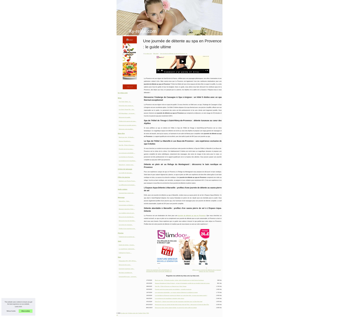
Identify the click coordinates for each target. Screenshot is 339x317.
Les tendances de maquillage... (127, 160)
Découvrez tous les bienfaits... (127, 220)
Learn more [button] (18, 306)
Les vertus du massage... (126, 224)
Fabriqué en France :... (125, 252)
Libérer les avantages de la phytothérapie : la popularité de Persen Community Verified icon (159, 270)
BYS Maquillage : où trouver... (127, 113)
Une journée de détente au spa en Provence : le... (174, 53)
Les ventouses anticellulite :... (127, 153)
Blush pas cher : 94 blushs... (127, 137)
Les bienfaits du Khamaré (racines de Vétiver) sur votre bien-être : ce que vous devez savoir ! (181, 295)
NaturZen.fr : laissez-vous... (126, 164)
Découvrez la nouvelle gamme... (128, 125)
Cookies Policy (142, 313)
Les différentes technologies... (127, 185)
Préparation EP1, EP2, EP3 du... (128, 261)
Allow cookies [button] (25, 311)
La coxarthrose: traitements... (127, 249)
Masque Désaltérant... (125, 141)
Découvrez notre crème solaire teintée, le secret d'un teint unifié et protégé (176, 307)
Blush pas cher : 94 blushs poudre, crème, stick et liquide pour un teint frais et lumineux (179, 280)
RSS (148, 313)
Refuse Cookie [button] (11, 311)
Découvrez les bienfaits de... (127, 217)
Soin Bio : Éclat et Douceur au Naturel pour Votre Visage (170, 286)
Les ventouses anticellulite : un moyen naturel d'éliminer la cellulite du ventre (176, 292)
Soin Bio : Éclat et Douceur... (127, 145)
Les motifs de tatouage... (126, 173)
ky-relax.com (148, 53)
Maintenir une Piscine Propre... (127, 181)
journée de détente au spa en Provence (192, 215)
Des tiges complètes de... (126, 272)
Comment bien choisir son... (126, 193)
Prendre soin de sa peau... (126, 149)
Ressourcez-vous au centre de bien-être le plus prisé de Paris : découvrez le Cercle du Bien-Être (182, 304)
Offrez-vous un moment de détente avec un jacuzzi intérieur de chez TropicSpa (206, 270)
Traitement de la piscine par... (127, 236)
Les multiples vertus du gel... (127, 213)
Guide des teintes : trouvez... (127, 245)
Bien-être (155, 53)
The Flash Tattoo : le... (125, 101)
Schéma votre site (132, 313)
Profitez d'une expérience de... (127, 228)
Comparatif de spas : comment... (128, 276)
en (117, 315)
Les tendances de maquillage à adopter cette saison (169, 298)
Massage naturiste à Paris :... (127, 209)
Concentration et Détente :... (127, 205)
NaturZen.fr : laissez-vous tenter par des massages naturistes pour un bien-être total (178, 301)
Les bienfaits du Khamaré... (126, 157)
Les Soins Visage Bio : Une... (127, 109)
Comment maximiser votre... (127, 268)
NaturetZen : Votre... (124, 201)
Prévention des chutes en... (126, 105)
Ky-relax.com (124, 313)
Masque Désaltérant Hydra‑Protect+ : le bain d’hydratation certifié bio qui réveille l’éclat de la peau (182, 283)
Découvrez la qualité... (125, 117)
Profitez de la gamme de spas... (127, 121)
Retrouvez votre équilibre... (126, 129)
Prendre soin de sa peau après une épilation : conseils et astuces (173, 289)
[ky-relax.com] (169, 17)
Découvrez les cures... (125, 264)
